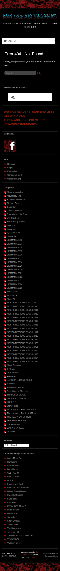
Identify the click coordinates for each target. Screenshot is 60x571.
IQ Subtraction (13, 233)
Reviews (11, 384)
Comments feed (14, 175)
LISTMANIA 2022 (14, 277)
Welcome (11, 431)
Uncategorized (13, 424)
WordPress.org (14, 179)
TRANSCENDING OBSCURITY (21, 536)
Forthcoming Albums (16, 221)
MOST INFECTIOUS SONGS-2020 (22, 343)
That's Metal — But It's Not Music (21, 409)
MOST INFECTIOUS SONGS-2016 (22, 328)
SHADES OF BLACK (16, 395)
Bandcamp (12, 462)
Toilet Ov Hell (13, 532)
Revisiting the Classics (17, 391)
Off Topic (11, 369)
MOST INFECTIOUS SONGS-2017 (22, 332)
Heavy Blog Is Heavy (16, 491)
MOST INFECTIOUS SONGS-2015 (22, 325)
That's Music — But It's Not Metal (21, 413)
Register (11, 164)
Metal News (12, 291)
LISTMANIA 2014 (14, 247)
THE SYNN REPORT (16, 420)
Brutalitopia (12, 469)
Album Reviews (14, 196)
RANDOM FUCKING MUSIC (19, 380)
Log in (10, 168)
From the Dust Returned (18, 488)
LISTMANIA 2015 (14, 251)
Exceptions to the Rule (17, 214)
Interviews (11, 229)
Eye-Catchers (13, 218)
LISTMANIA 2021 (14, 273)
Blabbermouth (13, 465)
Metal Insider (13, 510)
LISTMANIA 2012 (14, 240)
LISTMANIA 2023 (14, 281)
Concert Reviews (14, 211)
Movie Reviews (14, 365)
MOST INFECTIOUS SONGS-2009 (22, 303)
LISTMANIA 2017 (14, 258)
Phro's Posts (12, 373)
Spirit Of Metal (13, 521)
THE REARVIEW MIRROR (19, 417)
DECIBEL (11, 480)
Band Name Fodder (16, 199)
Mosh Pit (11, 299)
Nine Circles (12, 513)
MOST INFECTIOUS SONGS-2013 (22, 317)
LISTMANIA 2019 (14, 266)
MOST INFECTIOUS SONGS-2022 (22, 351)
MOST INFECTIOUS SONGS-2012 (22, 314)
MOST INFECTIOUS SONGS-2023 (22, 354)
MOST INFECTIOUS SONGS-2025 (22, 361)
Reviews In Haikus (15, 387)
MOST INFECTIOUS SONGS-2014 (22, 321)
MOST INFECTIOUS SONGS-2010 (22, 306)
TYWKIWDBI (13, 539)
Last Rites (11, 502)
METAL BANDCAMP (16, 506)
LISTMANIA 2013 (14, 244)
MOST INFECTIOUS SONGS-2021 (22, 347)
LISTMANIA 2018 (14, 262)
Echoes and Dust (15, 484)
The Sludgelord (14, 528)
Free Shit (11, 225)
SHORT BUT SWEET (16, 398)
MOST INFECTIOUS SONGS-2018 (22, 336)
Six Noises (12, 517)
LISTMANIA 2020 (14, 269)
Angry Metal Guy (14, 458)
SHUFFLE (11, 402)
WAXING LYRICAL (15, 428)
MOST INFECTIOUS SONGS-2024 (22, 358)
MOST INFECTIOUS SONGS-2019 (22, 339)
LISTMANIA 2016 (14, 255)
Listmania (11, 236)
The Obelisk (12, 524)
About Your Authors (15, 192)
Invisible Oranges (15, 495)
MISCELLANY (13, 295)
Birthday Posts (13, 203)
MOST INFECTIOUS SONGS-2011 (22, 310)
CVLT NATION (13, 473)
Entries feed (12, 171)
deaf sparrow (13, 476)
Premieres (11, 376)
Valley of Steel (13, 543)
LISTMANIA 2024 (14, 284)
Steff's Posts (12, 406)
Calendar (11, 207)
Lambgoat (11, 499)
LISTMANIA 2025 (14, 288)
